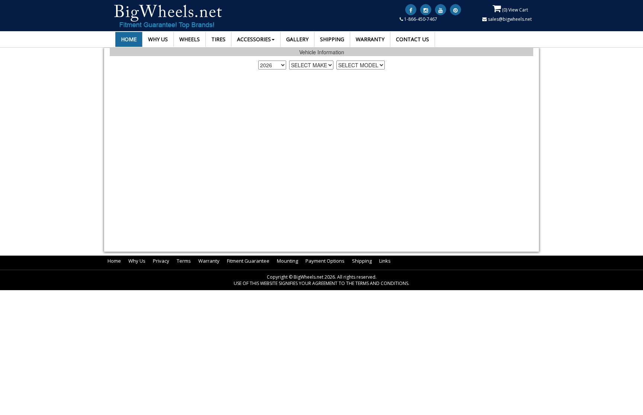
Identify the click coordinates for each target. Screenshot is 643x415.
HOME (129, 39)
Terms (184, 260)
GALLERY (297, 39)
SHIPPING (332, 39)
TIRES (218, 39)
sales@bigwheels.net (509, 19)
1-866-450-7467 (420, 19)
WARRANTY (370, 39)
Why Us (136, 260)
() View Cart (514, 10)
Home (114, 260)
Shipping (362, 260)
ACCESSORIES (254, 39)
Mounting (287, 260)
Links (385, 260)
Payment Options (325, 260)
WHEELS (189, 39)
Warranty (209, 260)
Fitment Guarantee (248, 260)
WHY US (158, 39)
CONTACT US (412, 39)
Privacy (161, 260)
